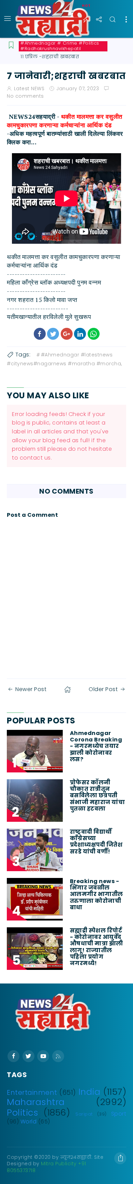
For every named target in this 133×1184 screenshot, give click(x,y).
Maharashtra (36, 1102)
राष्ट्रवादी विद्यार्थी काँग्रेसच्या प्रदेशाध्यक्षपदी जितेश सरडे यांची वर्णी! (96, 842)
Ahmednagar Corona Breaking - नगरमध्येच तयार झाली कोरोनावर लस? (96, 746)
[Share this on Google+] (67, 334)
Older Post (103, 689)
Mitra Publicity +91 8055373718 (46, 1167)
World (28, 1121)
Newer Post (30, 689)
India (89, 1092)
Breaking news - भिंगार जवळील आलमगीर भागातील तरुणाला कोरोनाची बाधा (96, 894)
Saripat (84, 1114)
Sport (119, 1114)
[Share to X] (53, 334)
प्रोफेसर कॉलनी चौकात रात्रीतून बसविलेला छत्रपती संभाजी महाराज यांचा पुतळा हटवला (97, 795)
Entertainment (32, 1092)
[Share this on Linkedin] (80, 334)
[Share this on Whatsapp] (94, 334)
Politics (22, 1112)
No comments (25, 96)
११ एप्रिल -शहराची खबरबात (49, 56)
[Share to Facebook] (40, 334)
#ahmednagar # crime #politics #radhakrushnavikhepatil (59, 46)
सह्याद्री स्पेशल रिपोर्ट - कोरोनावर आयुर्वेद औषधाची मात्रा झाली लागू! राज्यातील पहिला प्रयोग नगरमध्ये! (96, 946)
